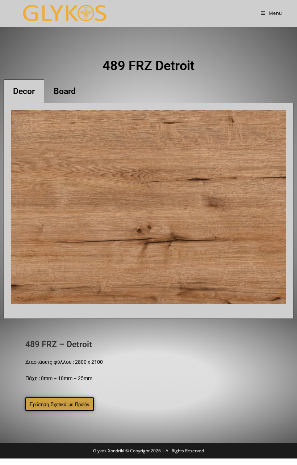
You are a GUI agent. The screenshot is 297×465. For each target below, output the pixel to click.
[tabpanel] (148, 211)
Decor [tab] (24, 91)
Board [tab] (65, 91)
